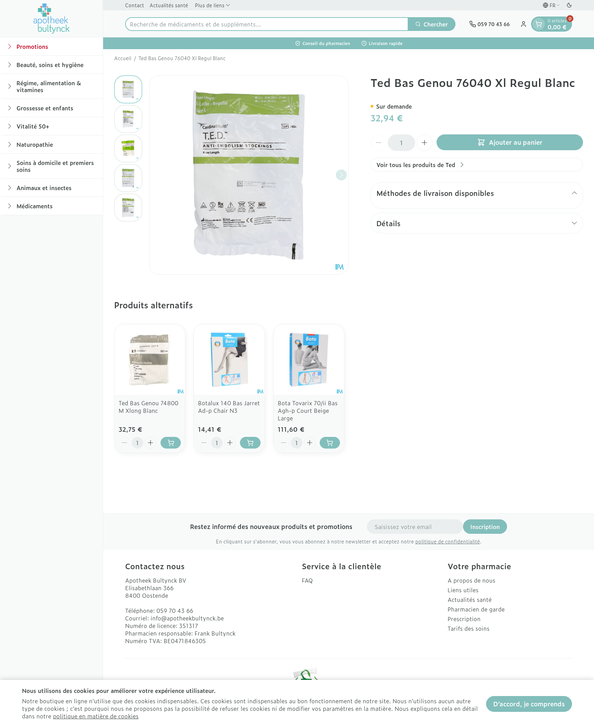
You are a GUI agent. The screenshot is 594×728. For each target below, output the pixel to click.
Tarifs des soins (469, 628)
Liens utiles (463, 590)
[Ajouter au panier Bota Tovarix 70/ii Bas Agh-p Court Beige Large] (330, 443)
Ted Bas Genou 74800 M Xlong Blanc (148, 407)
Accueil (122, 58)
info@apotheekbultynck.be (187, 618)
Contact (134, 5)
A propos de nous (471, 580)
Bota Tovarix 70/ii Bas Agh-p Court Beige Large (308, 410)
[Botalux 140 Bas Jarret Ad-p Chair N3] (229, 359)
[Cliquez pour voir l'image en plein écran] (249, 175)
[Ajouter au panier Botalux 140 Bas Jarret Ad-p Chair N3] (250, 443)
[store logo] (51, 18)
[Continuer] (341, 174)
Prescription (464, 618)
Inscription (485, 526)
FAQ (307, 580)
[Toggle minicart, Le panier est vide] (538, 24)
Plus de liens (209, 5)
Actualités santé (169, 5)
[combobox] (266, 24)
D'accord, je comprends (529, 703)
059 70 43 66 (174, 610)
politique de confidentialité (447, 541)
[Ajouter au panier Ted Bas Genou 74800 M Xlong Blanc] (171, 443)
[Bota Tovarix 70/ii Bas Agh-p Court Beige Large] (309, 359)
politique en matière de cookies (96, 716)
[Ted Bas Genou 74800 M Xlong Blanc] (149, 359)
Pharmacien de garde (476, 609)
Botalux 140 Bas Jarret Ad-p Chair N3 (229, 407)
